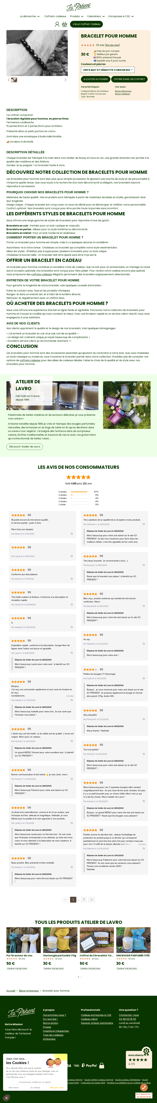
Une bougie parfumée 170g (59, 955)
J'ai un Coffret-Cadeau (86, 24)
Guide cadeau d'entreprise (127, 1079)
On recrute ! (50, 1019)
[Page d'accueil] (78, 7)
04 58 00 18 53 (127, 1019)
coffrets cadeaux (41, 274)
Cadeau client (89, 1019)
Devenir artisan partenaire (97, 1023)
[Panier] (64, 24)
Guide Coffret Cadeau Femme (68, 1079)
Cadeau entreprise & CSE (96, 1015)
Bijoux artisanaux (123, 91)
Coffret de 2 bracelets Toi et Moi (97, 955)
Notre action (50, 1023)
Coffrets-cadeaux (55, 16)
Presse (47, 1027)
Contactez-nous (129, 1015)
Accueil (10, 991)
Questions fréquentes (56, 1031)
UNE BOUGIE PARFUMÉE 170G (133, 955)
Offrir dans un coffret (129, 79)
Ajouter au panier (96, 79)
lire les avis (112, 45)
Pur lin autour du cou (19, 955)
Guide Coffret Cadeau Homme (98, 1079)
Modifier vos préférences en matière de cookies (129, 1083)
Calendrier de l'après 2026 (93, 1083)
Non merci (14, 1087)
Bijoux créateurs (122, 94)
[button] (65, 80)
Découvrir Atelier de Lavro (24, 446)
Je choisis (35, 1087)
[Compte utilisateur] (57, 24)
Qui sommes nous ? (54, 1015)
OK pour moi (56, 1087)
